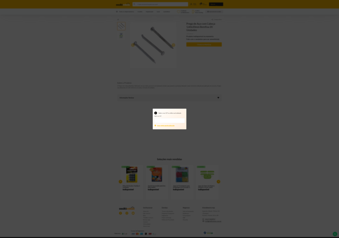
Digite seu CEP (157, 116)
